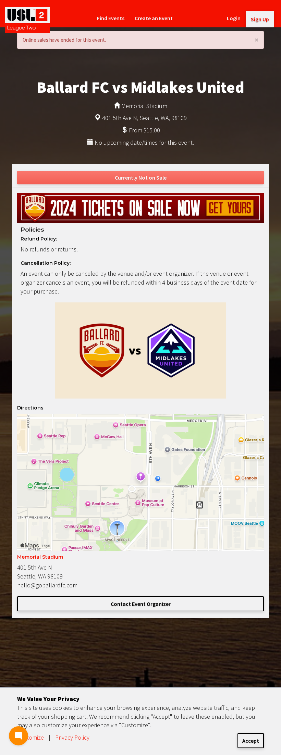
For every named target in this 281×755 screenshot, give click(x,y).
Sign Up (260, 19)
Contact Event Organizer (141, 603)
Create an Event (154, 18)
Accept (250, 740)
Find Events (110, 18)
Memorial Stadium (40, 557)
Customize (30, 737)
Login (234, 18)
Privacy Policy (72, 737)
